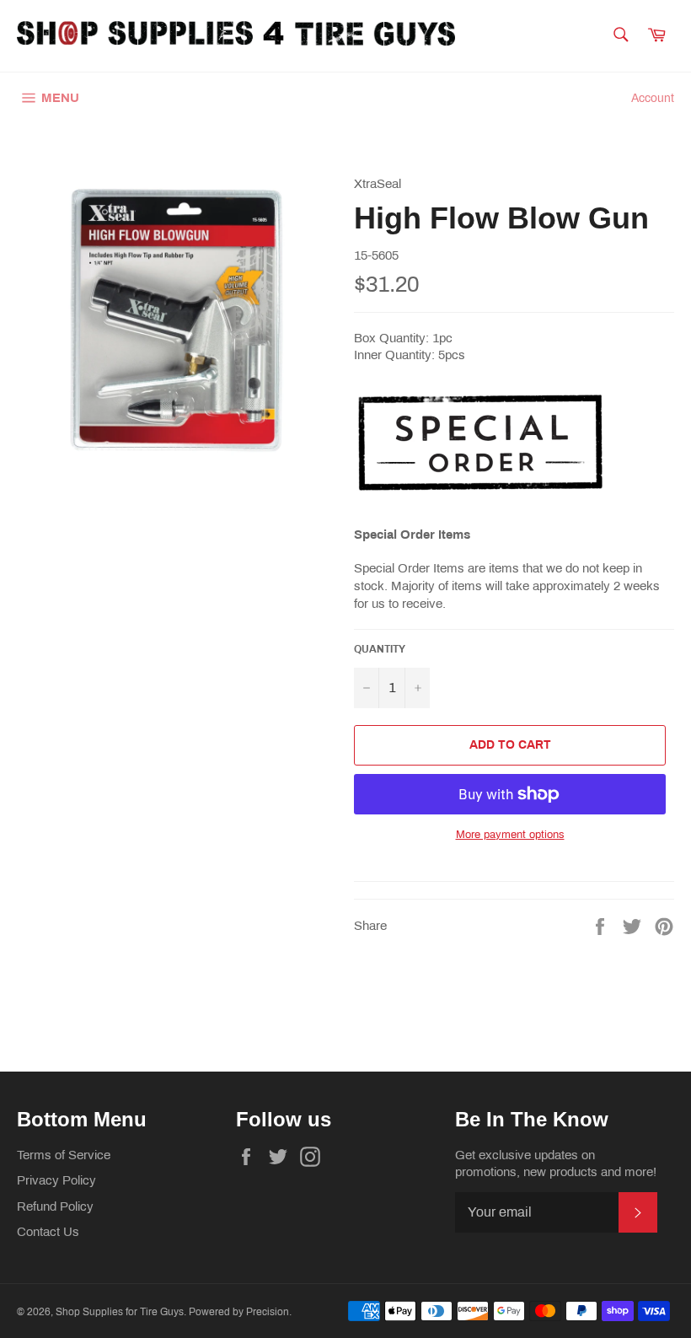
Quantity (379, 649)
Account (652, 98)
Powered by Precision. (240, 1312)
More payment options (510, 835)
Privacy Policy (56, 1180)
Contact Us (48, 1232)
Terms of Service (63, 1155)
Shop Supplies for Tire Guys (120, 1312)
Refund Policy (55, 1206)
